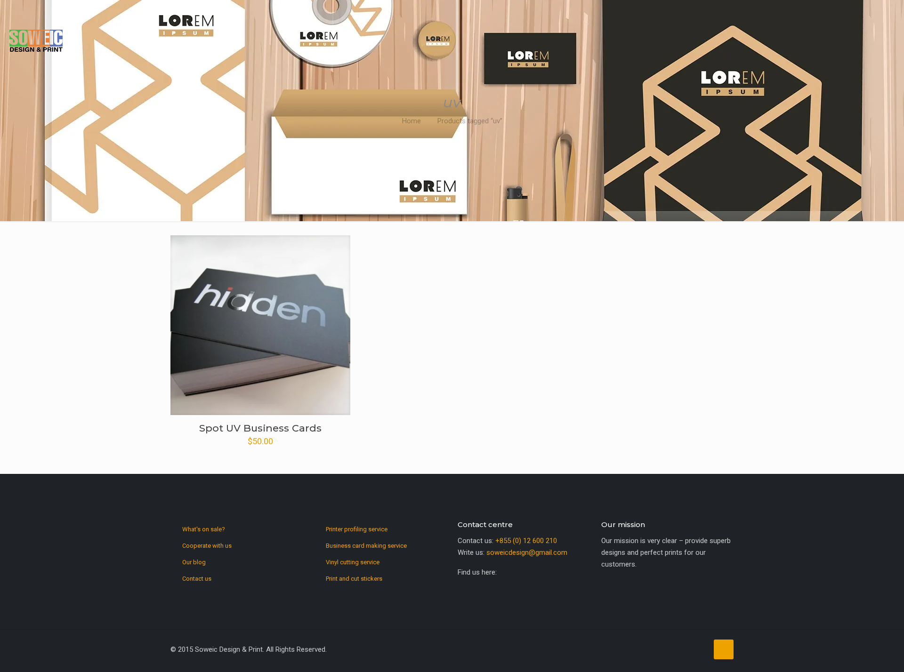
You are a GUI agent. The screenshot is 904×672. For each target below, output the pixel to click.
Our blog (194, 562)
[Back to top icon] (724, 649)
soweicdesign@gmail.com (526, 552)
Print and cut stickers (354, 578)
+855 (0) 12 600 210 (526, 540)
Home (411, 121)
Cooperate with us (207, 545)
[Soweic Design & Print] (36, 40)
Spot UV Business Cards (260, 428)
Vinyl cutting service (352, 562)
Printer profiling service (356, 529)
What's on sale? (203, 529)
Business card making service (366, 545)
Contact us (196, 578)
